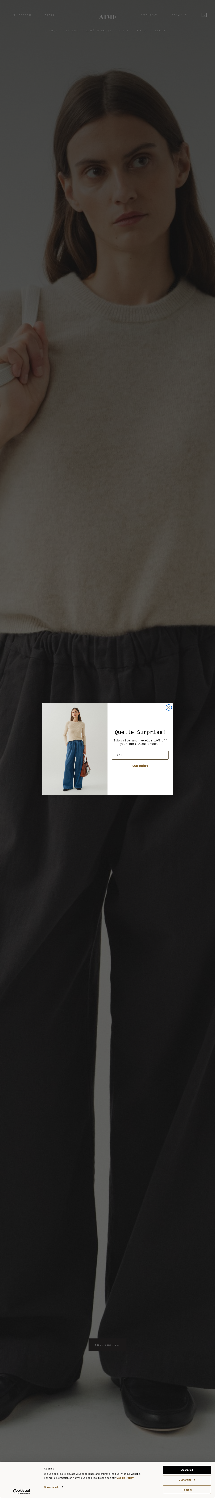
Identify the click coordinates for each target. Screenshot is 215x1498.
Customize (185, 1479)
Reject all (187, 1489)
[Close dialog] (169, 707)
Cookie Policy (125, 1477)
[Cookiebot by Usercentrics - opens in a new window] (21, 1491)
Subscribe (140, 766)
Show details (51, 1487)
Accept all (187, 1469)
